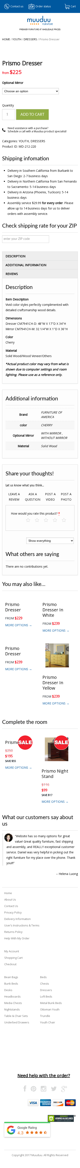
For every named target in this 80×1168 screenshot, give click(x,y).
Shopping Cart (13, 958)
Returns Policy (13, 932)
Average (48, 520)
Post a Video (50, 496)
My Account (11, 951)
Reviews (12, 274)
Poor (30, 520)
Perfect (66, 520)
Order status (43, 6)
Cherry (46, 425)
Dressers (30, 39)
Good (57, 520)
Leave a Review (14, 496)
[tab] (40, 256)
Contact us (16, 6)
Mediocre (39, 520)
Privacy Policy (13, 912)
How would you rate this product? (35, 513)
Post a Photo (66, 496)
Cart (73, 6)
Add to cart (32, 114)
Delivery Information (17, 919)
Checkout (10, 964)
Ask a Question (32, 496)
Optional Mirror (12, 83)
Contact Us (11, 906)
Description (15, 256)
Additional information (26, 265)
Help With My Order (16, 938)
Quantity (8, 105)
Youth (16, 39)
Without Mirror (54, 438)
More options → (18, 625)
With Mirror (51, 433)
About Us (10, 899)
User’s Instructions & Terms (21, 925)
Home (6, 39)
